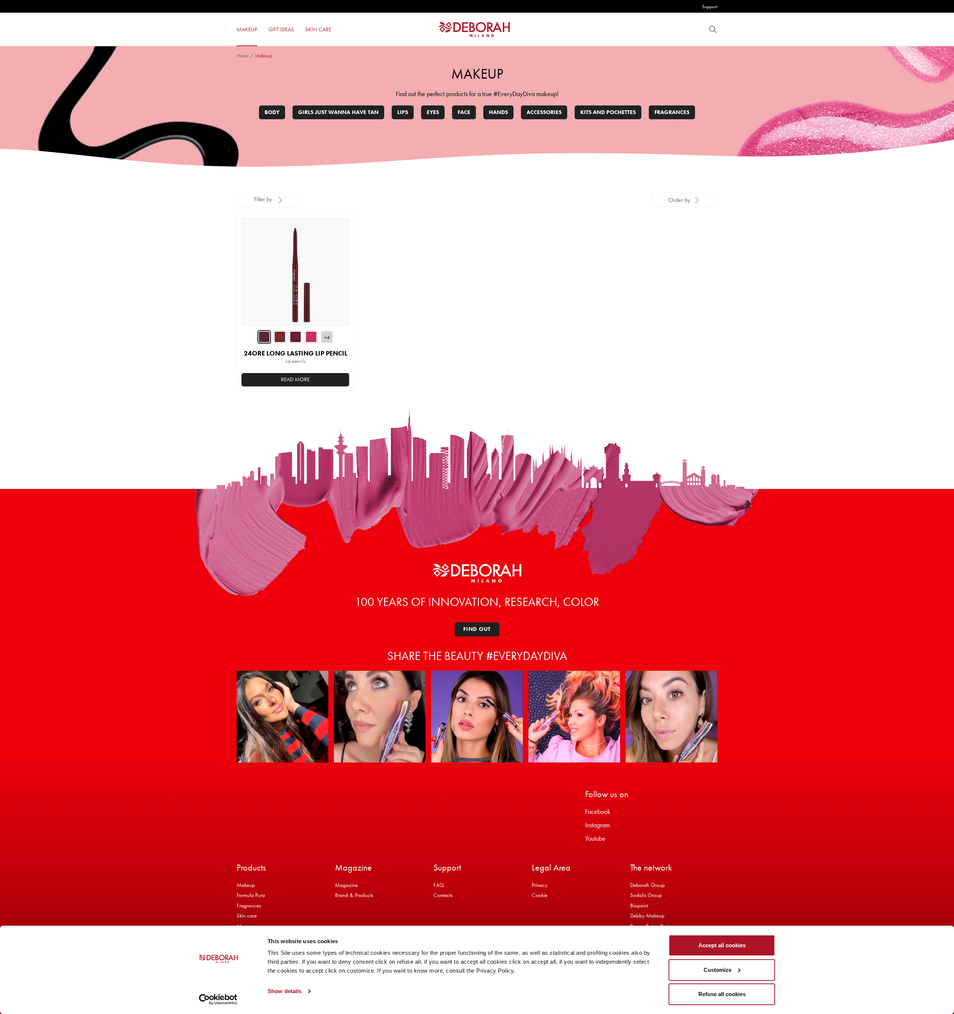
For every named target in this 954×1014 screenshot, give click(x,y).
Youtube (595, 838)
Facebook (597, 811)
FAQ (438, 885)
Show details (284, 991)
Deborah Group (647, 885)
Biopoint (639, 905)
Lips (402, 112)
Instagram (597, 825)
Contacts (442, 895)
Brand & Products (354, 895)
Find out (477, 629)
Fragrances (671, 112)
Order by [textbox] (679, 200)
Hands (498, 112)
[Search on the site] (712, 29)
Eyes (433, 112)
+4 (326, 337)
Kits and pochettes (608, 112)
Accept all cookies (722, 945)
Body (272, 112)
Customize (718, 970)
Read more (295, 379)
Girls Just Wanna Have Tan (338, 112)
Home (243, 55)
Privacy (539, 885)
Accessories (544, 112)
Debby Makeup (647, 915)
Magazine (346, 885)
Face (464, 112)
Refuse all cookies (722, 994)
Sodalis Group (646, 895)
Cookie (539, 895)
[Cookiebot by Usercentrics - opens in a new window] (218, 999)
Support (709, 6)
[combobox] (684, 199)
